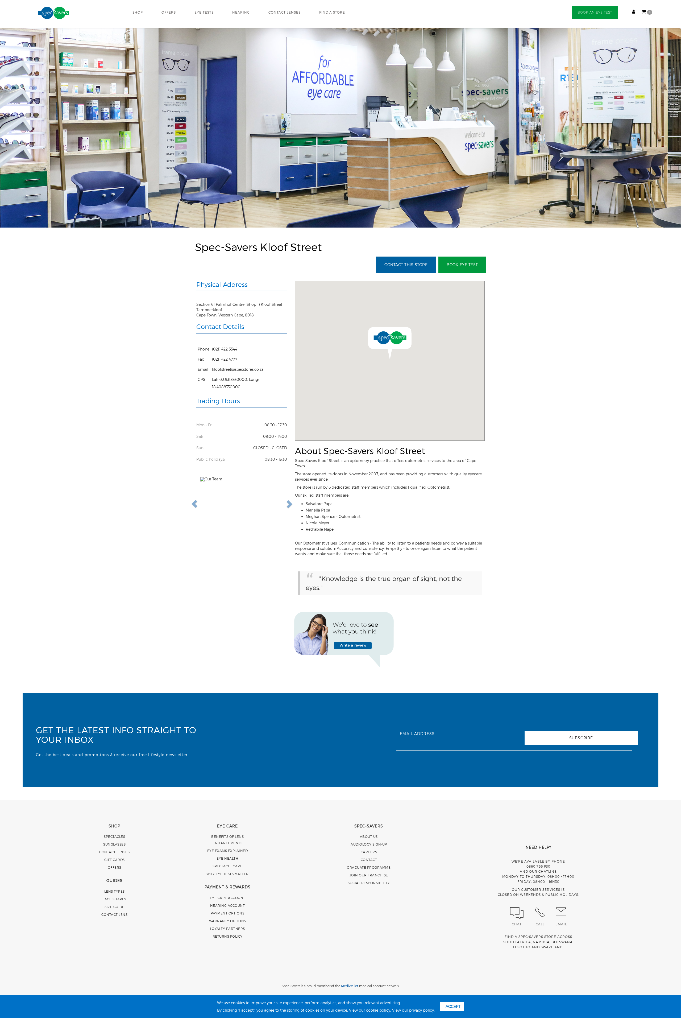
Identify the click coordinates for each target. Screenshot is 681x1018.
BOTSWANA (562, 942)
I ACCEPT (451, 1006)
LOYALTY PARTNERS (227, 928)
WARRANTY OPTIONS (227, 921)
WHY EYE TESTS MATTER (227, 874)
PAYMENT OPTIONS (227, 913)
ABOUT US (369, 836)
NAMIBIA (541, 942)
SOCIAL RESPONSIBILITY (369, 883)
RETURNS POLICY (228, 936)
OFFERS (168, 12)
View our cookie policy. (370, 1010)
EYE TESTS (204, 12)
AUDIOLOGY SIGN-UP (369, 844)
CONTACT (369, 860)
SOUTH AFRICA (517, 942)
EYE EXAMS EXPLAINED (227, 850)
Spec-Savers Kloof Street (258, 246)
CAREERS (369, 852)
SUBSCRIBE (581, 738)
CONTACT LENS (114, 914)
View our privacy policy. (413, 1010)
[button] (206, 503)
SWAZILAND (552, 947)
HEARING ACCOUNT (227, 905)
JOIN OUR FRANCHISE (369, 875)
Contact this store (405, 264)
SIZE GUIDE (114, 907)
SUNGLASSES (114, 844)
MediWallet (349, 986)
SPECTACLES (114, 836)
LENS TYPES (114, 891)
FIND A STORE (332, 12)
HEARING (241, 12)
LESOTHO (521, 947)
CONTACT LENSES (284, 12)
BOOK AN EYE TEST (595, 12)
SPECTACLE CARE (227, 866)
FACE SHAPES (114, 899)
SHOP (137, 12)
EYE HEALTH (227, 858)
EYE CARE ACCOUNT (227, 898)
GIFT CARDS (114, 860)
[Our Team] (241, 503)
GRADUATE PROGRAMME (369, 867)
